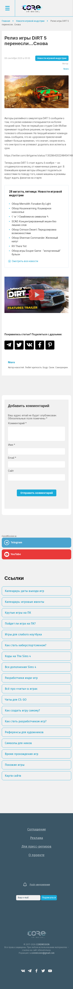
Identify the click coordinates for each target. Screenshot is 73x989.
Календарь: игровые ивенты (24, 602)
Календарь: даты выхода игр (24, 591)
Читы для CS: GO (15, 699)
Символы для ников (18, 743)
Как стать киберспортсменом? (25, 645)
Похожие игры (14, 765)
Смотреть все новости (25, 261)
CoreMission (31, 8)
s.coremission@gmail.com (42, 953)
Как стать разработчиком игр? (25, 721)
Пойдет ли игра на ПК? (20, 623)
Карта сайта (13, 775)
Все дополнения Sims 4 (20, 667)
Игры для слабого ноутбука (23, 634)
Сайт (11, 470)
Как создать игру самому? (22, 710)
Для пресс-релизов (36, 846)
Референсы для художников (24, 732)
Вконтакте (23, 971)
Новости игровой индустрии (51, 58)
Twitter (43, 971)
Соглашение (36, 829)
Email (12, 457)
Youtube (50, 971)
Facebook (36, 971)
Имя (11, 444)
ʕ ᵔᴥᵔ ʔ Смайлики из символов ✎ (30, 216)
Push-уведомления (40, 884)
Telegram (30, 971)
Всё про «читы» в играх (21, 688)
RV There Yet (19, 246)
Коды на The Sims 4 (18, 656)
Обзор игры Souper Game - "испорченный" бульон (36, 252)
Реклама (36, 838)
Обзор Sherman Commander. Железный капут (35, 239)
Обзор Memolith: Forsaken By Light (31, 203)
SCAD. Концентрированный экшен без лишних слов (34, 223)
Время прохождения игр (21, 754)
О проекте (36, 855)
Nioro (66, 69)
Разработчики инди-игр (21, 678)
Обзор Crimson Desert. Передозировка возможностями (34, 231)
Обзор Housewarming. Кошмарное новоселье (31, 210)
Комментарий (17, 423)
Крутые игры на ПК (18, 612)
